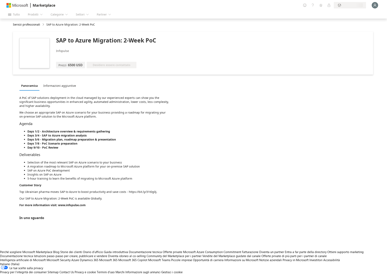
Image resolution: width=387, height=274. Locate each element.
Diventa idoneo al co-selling (127, 256)
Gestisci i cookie (172, 272)
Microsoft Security (59, 260)
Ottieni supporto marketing (345, 252)
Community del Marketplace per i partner (174, 256)
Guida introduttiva (116, 252)
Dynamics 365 (89, 260)
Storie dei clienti (71, 252)
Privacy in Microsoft (296, 260)
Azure (75, 260)
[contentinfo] (43, 24)
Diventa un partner (271, 252)
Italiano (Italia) (10, 264)
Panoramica (29, 86)
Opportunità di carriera (208, 260)
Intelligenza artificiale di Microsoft (23, 260)
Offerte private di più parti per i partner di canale (294, 256)
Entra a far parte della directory (306, 252)
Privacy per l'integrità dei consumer (23, 272)
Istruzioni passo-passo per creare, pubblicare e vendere (70, 256)
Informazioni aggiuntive (59, 86)
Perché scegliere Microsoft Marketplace (26, 252)
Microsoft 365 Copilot (132, 260)
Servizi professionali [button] (26, 24)
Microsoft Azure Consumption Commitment (212, 252)
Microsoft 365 (108, 260)
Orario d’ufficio (93, 252)
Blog (56, 252)
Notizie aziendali (270, 260)
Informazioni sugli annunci (142, 272)
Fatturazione (250, 252)
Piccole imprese (181, 260)
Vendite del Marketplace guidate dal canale (231, 256)
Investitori (315, 260)
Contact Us (66, 272)
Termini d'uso (106, 272)
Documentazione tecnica (145, 252)
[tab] (30, 85)
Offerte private (172, 252)
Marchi (120, 272)
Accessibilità (331, 260)
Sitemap (53, 272)
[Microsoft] (17, 5)
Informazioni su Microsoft (241, 260)
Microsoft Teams (159, 260)
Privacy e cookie (85, 272)
